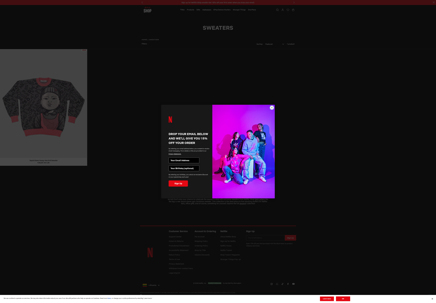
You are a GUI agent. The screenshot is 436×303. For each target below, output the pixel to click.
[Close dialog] (272, 108)
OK (343, 299)
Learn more (327, 299)
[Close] (432, 298)
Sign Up (178, 183)
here (109, 298)
